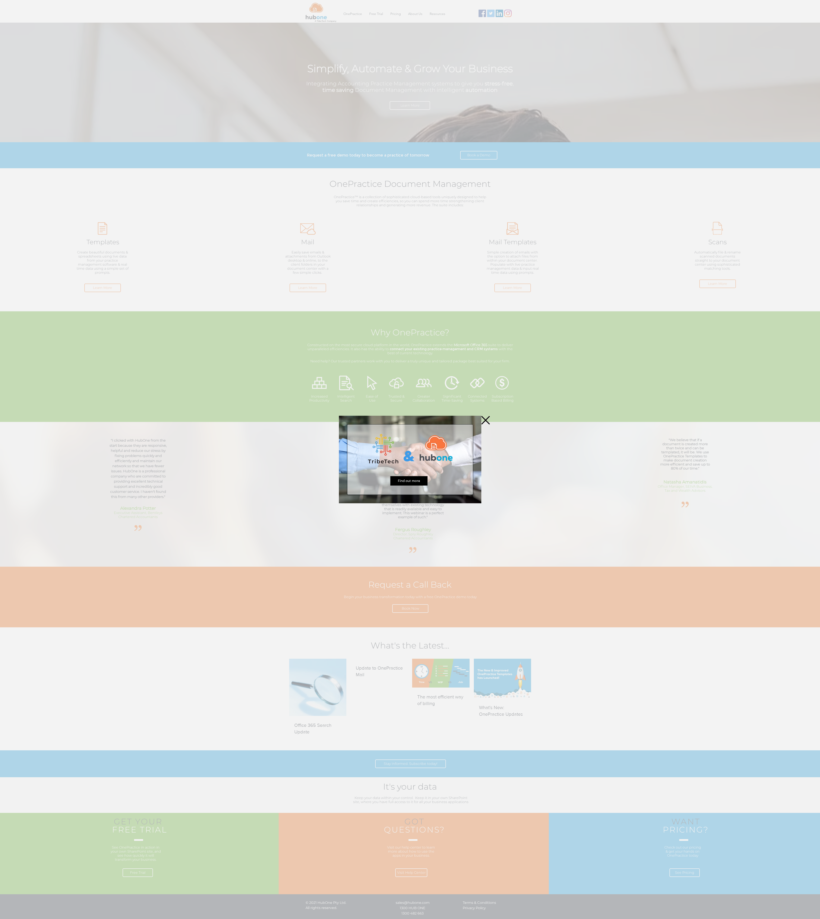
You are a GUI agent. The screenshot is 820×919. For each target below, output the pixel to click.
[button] (485, 420)
